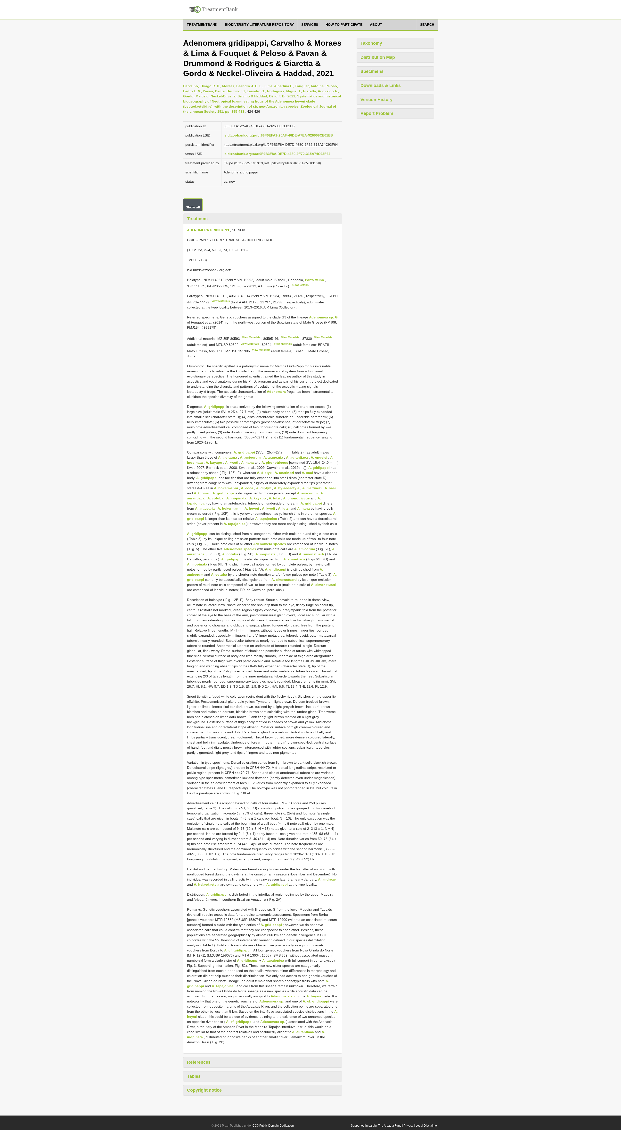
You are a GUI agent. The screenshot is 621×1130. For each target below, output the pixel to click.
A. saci (307, 473)
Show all (193, 207)
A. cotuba (215, 498)
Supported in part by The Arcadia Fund (376, 1125)
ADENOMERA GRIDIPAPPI (208, 230)
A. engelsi (319, 457)
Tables (194, 1076)
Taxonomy (371, 43)
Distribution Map (377, 57)
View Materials (221, 301)
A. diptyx (264, 473)
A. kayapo (214, 462)
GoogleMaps (300, 284)
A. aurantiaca (297, 457)
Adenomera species (269, 544)
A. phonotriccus (274, 462)
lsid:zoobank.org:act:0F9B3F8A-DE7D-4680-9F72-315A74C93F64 (277, 154)
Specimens (372, 71)
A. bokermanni (226, 488)
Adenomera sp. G (323, 317)
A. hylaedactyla (286, 488)
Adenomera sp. (283, 996)
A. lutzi (274, 498)
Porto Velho (315, 280)
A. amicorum (250, 457)
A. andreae (327, 879)
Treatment (197, 218)
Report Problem (376, 113)
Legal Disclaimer (427, 1125)
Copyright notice (204, 1090)
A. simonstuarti (311, 554)
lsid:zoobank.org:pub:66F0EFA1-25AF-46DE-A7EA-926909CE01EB (278, 135)
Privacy (408, 1125)
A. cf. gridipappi (237, 950)
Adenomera (276, 392)
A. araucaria (273, 457)
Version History (376, 99)
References (199, 1062)
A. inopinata (236, 498)
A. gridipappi (214, 407)
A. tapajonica (266, 519)
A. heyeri (252, 508)
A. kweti (231, 462)
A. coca (247, 488)
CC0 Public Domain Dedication (273, 1125)
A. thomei (202, 493)
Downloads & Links (380, 85)
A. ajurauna (227, 457)
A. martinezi (284, 473)
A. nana (247, 462)
